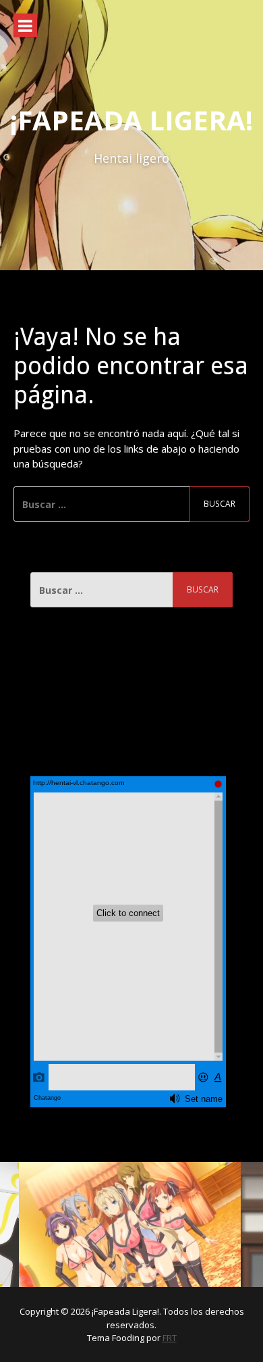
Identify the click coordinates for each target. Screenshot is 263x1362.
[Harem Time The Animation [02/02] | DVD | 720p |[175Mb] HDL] (130, 1225)
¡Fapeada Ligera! (131, 119)
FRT (170, 1338)
